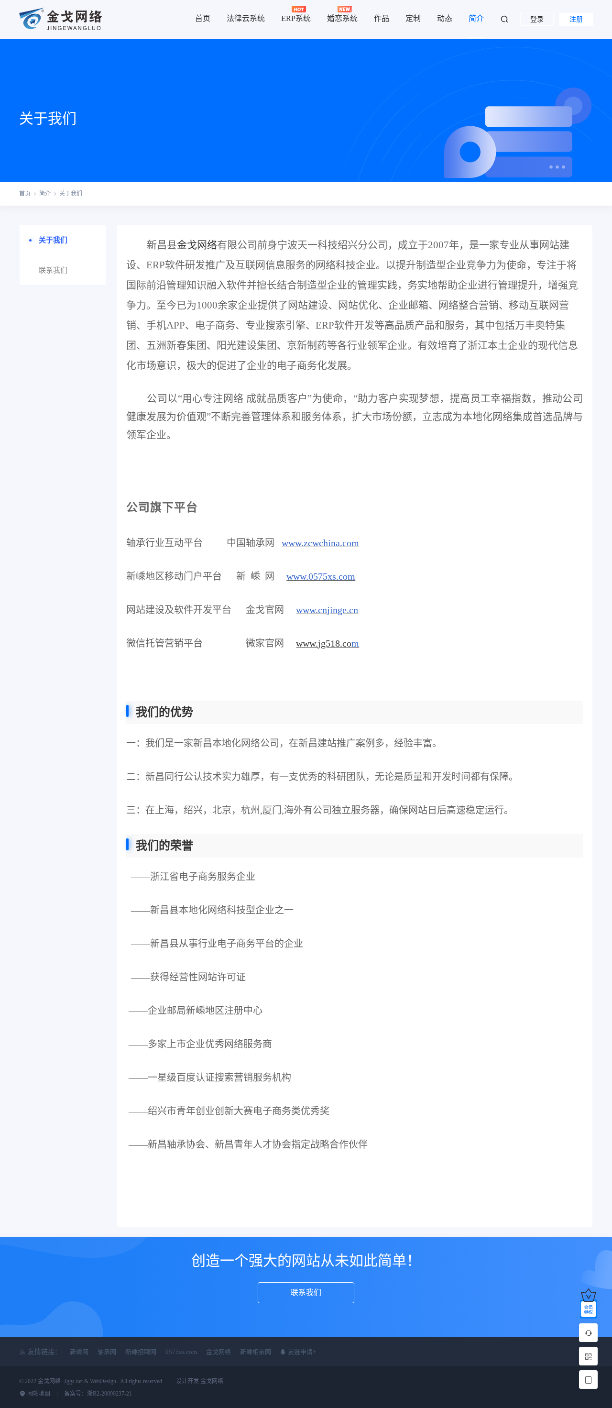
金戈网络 (197, 245)
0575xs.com (181, 1351)
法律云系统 (246, 18)
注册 (576, 19)
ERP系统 (296, 18)
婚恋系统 (342, 18)
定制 (413, 18)
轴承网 (107, 1351)
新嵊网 (79, 1351)
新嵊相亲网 (255, 1351)
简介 (476, 18)
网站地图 (38, 1393)
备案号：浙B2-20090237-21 (98, 1393)
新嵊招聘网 (140, 1351)
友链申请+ (301, 1351)
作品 (381, 18)
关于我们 (70, 193)
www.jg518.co (323, 643)
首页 (202, 18)
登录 (537, 19)
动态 (444, 18)
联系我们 (53, 270)
